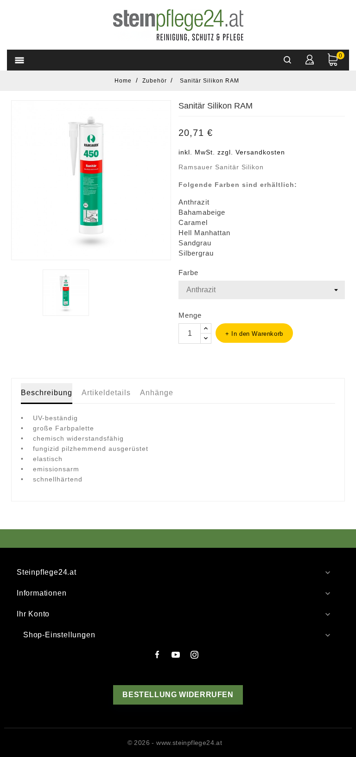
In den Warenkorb (257, 333)
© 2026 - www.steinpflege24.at (174, 742)
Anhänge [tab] (156, 393)
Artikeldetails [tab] (106, 393)
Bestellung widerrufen (177, 695)
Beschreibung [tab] (46, 393)
